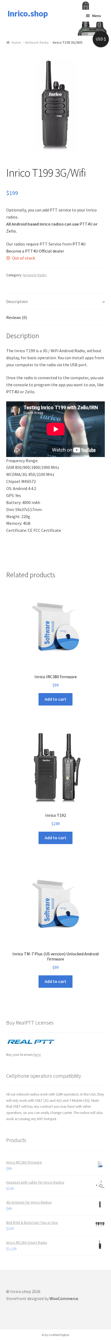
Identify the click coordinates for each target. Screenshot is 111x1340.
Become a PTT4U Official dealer (35, 251)
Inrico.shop (28, 13)
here (37, 1054)
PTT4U (85, 224)
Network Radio (37, 42)
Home (16, 42)
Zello (11, 231)
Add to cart (55, 699)
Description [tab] (17, 301)
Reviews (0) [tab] (16, 317)
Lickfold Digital (59, 1335)
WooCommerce (64, 1298)
